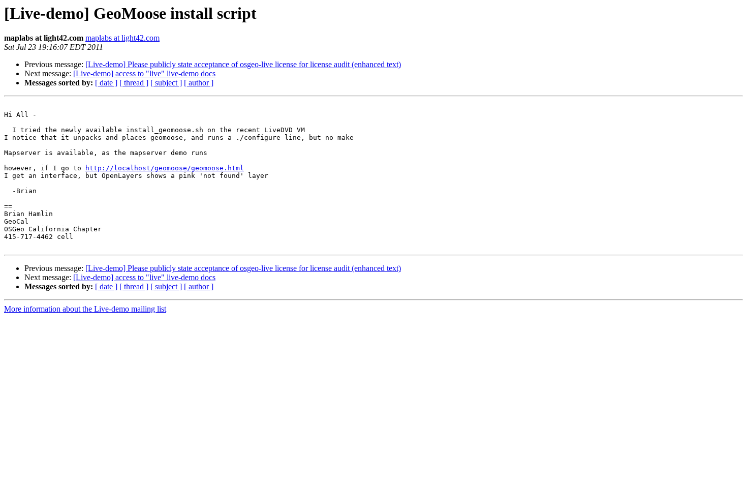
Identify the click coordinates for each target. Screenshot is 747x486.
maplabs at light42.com (122, 38)
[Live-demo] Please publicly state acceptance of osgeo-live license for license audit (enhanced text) (243, 64)
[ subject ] (166, 82)
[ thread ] (133, 82)
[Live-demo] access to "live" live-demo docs (144, 73)
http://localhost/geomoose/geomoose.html (164, 168)
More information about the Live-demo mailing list (85, 309)
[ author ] (198, 82)
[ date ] (106, 82)
